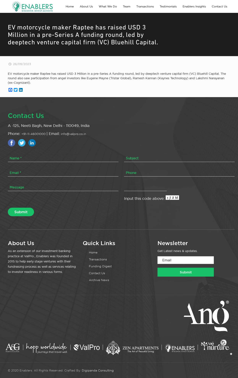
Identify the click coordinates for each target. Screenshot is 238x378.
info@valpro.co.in (73, 134)
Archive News (99, 280)
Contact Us (97, 273)
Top (229, 369)
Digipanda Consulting (98, 370)
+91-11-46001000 (33, 134)
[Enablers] (32, 6)
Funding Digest (100, 266)
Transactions (98, 259)
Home (93, 252)
